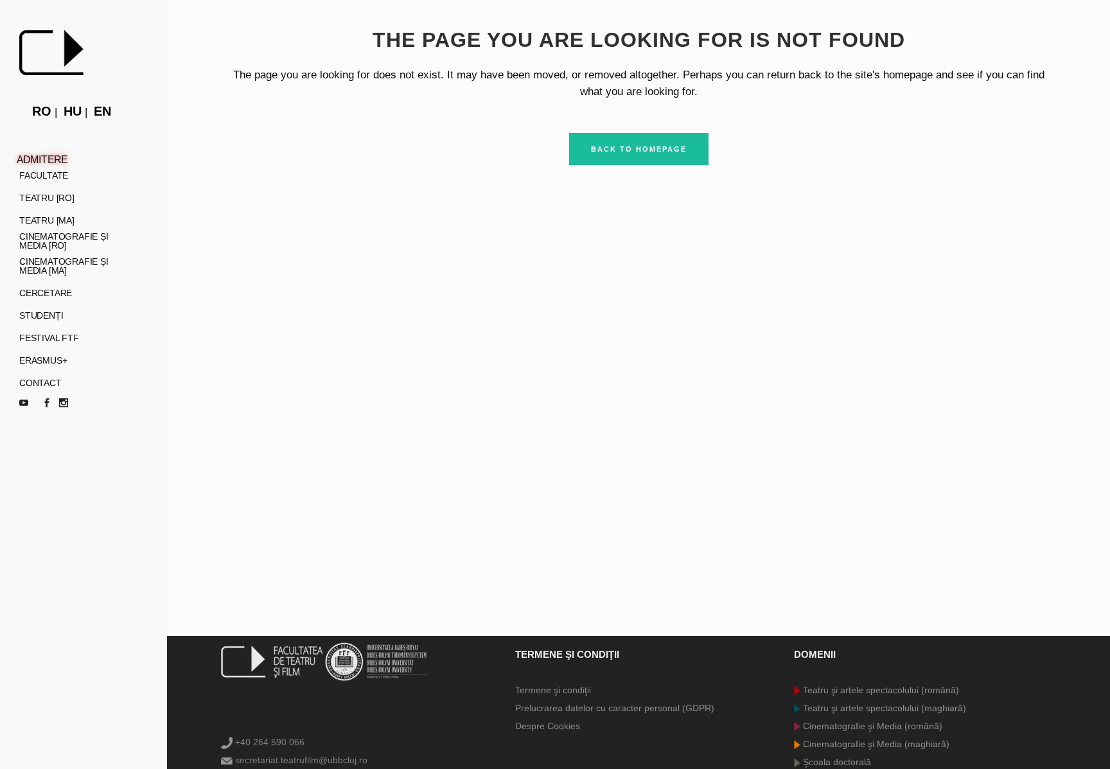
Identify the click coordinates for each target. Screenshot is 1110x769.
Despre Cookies (547, 726)
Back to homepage (639, 149)
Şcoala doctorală (835, 762)
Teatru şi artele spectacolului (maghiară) (883, 708)
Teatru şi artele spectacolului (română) (879, 690)
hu (73, 111)
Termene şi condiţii (553, 690)
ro (41, 111)
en (102, 111)
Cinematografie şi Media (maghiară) (874, 744)
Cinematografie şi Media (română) (871, 726)
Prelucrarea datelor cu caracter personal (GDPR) (614, 708)
